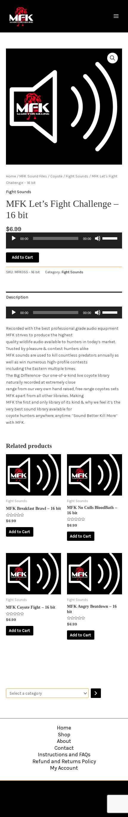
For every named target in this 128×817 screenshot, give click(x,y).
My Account (64, 768)
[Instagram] (76, 791)
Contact (64, 748)
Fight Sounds (77, 176)
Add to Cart (22, 257)
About (64, 741)
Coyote (56, 176)
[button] (112, 58)
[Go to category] (96, 693)
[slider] (110, 237)
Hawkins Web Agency (81, 801)
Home (11, 176)
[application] (64, 243)
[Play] (14, 238)
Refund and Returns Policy (64, 761)
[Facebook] (51, 791)
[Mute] (98, 238)
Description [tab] (17, 297)
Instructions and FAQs (64, 754)
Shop (64, 734)
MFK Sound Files (33, 176)
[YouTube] (64, 791)
